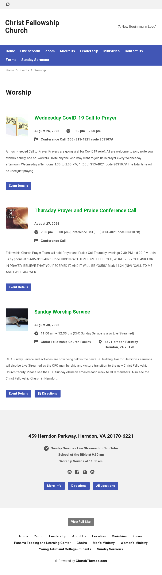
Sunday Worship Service (62, 312)
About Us (67, 51)
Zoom (50, 51)
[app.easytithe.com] (92, 472)
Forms (11, 60)
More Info (54, 486)
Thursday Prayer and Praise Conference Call (85, 210)
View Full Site (81, 522)
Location (99, 536)
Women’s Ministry (134, 543)
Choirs (82, 543)
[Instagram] (85, 472)
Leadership (89, 51)
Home (10, 51)
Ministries (111, 51)
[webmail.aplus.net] (70, 472)
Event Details (18, 186)
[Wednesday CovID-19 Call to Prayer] (17, 133)
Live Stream (30, 51)
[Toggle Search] (7, 4)
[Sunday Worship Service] (17, 327)
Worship (40, 70)
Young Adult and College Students (65, 549)
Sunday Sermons (35, 60)
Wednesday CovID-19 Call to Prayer (75, 118)
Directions (49, 393)
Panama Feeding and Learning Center (42, 543)
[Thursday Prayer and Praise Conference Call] (17, 226)
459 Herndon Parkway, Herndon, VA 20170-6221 (81, 436)
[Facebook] (77, 472)
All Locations (105, 486)
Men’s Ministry (104, 543)
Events (24, 70)
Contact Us (134, 51)
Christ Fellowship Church (32, 26)
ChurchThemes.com (91, 561)
